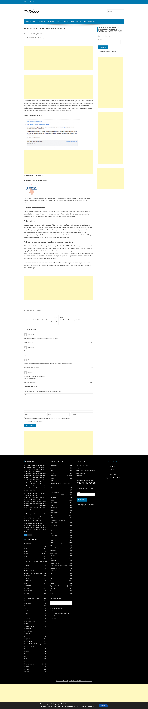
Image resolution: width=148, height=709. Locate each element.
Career (26, 556)
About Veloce (54, 616)
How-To (59, 21)
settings (91, 706)
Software (27, 649)
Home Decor (28, 591)
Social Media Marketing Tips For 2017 (70, 319)
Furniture (27, 580)
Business (51, 21)
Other (26, 623)
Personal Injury (30, 626)
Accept (103, 705)
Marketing (41, 21)
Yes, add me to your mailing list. (34, 421)
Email (100, 39)
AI (25, 546)
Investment (28, 606)
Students (27, 654)
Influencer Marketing (31, 598)
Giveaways (27, 585)
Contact (52, 611)
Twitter (26, 671)
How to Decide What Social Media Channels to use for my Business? (41, 320)
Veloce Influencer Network (59, 613)
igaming (26, 596)
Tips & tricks (29, 664)
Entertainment (29, 570)
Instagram (38, 310)
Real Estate (28, 631)
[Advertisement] (58, 58)
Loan (25, 616)
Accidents (27, 543)
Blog (25, 548)
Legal (26, 611)
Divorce (26, 568)
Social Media (30, 21)
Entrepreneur (69, 21)
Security (27, 634)
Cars (25, 559)
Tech (25, 659)
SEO (25, 636)
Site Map (53, 618)
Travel (26, 669)
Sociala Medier (29, 646)
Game (25, 583)
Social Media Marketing (32, 644)
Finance (79, 21)
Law (25, 608)
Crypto (26, 565)
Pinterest (27, 628)
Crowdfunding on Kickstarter (34, 561)
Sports (26, 651)
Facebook (27, 575)
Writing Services (89, 21)
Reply (91, 342)
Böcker (26, 551)
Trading (26, 666)
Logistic (27, 618)
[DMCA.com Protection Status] (28, 535)
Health (26, 588)
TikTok (26, 661)
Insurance (27, 603)
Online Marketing (30, 621)
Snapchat (27, 639)
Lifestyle (27, 613)
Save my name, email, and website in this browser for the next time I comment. (47, 418)
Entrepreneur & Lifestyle (33, 573)
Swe (25, 656)
